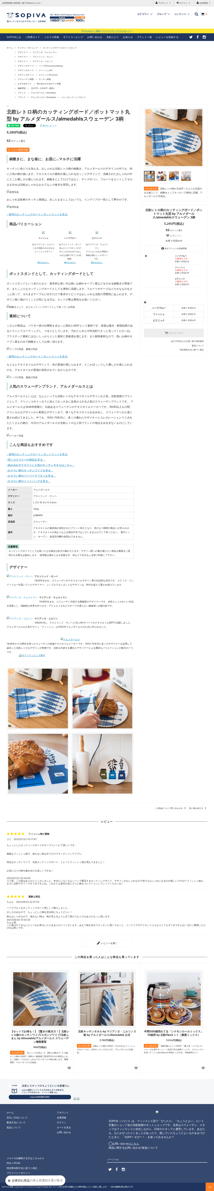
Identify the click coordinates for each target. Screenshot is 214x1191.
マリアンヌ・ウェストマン (45, 52)
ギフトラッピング (73, 37)
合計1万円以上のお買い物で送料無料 (187, 341)
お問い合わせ (94, 37)
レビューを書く (108, 943)
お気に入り (175, 235)
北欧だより (112, 37)
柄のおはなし (43, 262)
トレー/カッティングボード (73, 97)
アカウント (163, 3)
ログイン (183, 3)
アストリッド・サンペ (43, 57)
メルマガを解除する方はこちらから (25, 1158)
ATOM (16, 1163)
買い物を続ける (196, 808)
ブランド (22, 92)
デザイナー (23, 52)
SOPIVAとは (14, 37)
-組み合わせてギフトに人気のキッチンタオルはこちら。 (41, 465)
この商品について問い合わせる (169, 808)
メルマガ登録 (51, 37)
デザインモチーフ (26, 66)
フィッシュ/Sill (45, 70)
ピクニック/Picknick (48, 75)
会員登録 (203, 3)
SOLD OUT (175, 333)
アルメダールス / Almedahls (43, 92)
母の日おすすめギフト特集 (49, 83)
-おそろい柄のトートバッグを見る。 (29, 481)
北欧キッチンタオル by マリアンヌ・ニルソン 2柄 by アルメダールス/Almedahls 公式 (107, 1033)
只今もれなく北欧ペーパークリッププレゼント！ (107, 31)
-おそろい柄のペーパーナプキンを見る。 (31, 475)
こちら (135, 1143)
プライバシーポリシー (18, 1172)
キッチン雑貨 (45, 79)
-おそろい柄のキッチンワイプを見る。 (30, 470)
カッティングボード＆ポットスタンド (60, 47)
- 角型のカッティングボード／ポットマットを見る (37, 214)
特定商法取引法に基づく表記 (22, 1168)
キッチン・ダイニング (28, 47)
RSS (9, 1163)
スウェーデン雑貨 (26, 79)
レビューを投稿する (167, 37)
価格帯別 (22, 88)
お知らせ (128, 37)
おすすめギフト (25, 83)
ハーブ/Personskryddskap (51, 66)
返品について (198, 345)
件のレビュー (48, 125)
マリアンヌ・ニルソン (43, 61)
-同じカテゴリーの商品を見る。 (26, 459)
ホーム (10, 47)
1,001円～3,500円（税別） (43, 88)
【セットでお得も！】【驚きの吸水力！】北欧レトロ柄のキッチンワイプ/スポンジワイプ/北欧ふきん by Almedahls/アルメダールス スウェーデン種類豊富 (40, 1036)
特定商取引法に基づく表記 (192, 349)
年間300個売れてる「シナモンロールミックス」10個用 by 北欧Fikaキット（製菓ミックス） (173, 1033)
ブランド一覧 (144, 37)
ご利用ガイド (32, 37)
